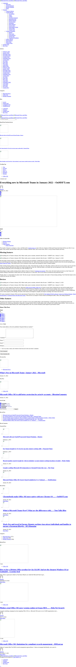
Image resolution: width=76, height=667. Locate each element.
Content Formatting (10, 31)
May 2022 (5, 63)
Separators (11, 23)
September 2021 (7, 74)
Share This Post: (10, 245)
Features (5, 9)
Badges (10, 32)
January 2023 (6, 53)
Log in (4, 102)
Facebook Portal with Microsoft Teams (16, 295)
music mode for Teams (5, 263)
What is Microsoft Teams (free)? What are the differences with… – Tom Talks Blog (34, 510)
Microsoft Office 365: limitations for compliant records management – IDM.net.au (31, 644)
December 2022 (6, 54)
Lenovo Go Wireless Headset (65, 294)
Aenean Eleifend (10, 5)
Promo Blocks (9, 40)
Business (5, 172)
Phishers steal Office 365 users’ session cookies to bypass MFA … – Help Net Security (32, 608)
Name (2, 340)
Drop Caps (11, 33)
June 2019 (5, 85)
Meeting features (7, 241)
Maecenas (8, 4)
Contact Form (9, 43)
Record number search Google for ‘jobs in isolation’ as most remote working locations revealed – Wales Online (20, 161)
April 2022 (5, 65)
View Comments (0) (5, 354)
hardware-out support (40, 271)
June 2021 (5, 78)
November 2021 (7, 71)
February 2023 (6, 51)
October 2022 (6, 57)
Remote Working (10, 7)
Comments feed (6, 104)
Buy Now (5, 46)
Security (5, 168)
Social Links (12, 25)
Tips (4, 167)
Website (2, 345)
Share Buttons (12, 24)
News (4, 169)
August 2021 (6, 75)
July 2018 (5, 86)
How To (5, 171)
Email (2, 343)
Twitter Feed (12, 29)
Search (16, 409)
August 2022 (6, 59)
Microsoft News (7, 93)
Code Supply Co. (17, 657)
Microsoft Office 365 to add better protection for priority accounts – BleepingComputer (33, 394)
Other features (6, 244)
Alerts (10, 15)
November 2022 (7, 55)
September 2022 (7, 58)
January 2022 (6, 69)
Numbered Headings (14, 38)
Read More (5, 501)
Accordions (11, 13)
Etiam (7, 8)
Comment (2, 337)
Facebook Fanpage (13, 17)
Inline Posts (8, 42)
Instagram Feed (12, 19)
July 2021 (5, 77)
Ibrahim (2, 189)
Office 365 (5, 95)
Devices (5, 242)
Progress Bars (12, 21)
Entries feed (6, 103)
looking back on (32, 248)
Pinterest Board (12, 20)
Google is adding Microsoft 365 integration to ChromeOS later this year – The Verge (23, 419)
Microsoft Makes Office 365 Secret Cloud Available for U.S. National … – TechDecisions (24, 420)
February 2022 (6, 67)
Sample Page (6, 44)
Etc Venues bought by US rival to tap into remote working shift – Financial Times (14, 148)
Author (10, 16)
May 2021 (5, 79)
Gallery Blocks (9, 39)
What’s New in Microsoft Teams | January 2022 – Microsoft (22, 373)
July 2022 (5, 61)
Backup (5, 173)
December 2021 (6, 70)
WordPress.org (6, 106)
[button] (1, 116)
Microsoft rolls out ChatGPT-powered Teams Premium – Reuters (11, 135)
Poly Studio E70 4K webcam (51, 294)
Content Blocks (9, 12)
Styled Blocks (12, 35)
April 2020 (5, 83)
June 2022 (5, 62)
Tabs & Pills (12, 28)
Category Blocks (10, 11)
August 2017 (6, 87)
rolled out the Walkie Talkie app (33, 287)
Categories (5, 3)
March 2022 (6, 66)
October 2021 (6, 73)
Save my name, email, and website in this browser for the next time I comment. (20, 348)
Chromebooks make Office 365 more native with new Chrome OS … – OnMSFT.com (35, 497)
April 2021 (5, 81)
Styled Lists (11, 36)
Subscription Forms (13, 27)
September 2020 (7, 82)
